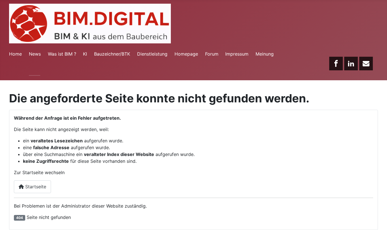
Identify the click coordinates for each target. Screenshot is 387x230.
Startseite (35, 186)
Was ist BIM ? (62, 54)
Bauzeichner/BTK (112, 54)
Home (15, 54)
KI (85, 54)
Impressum (236, 54)
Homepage (186, 54)
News (35, 54)
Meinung (265, 54)
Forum (211, 54)
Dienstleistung (152, 54)
